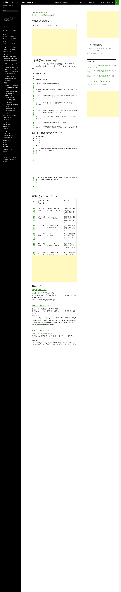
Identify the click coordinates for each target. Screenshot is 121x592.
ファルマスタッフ (9, 71)
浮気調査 (5, 140)
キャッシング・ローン (9, 43)
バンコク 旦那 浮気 (93, 84)
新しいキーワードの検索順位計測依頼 (98, 66)
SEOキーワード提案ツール (107, 2)
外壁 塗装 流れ (33, 126)
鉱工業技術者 (9, 110)
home (33, 12)
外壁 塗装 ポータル (34, 254)
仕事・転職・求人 (7, 56)
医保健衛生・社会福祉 (10, 85)
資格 (5, 83)
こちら (10, 19)
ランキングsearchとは (55, 2)
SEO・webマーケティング (9, 30)
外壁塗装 (5, 124)
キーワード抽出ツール (80, 2)
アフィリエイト (7, 36)
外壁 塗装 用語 (34, 210)
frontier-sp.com (42, 12)
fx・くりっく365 (8, 131)
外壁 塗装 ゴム (33, 115)
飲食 (4, 151)
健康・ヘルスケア (7, 115)
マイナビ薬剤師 (9, 74)
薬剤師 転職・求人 (8, 61)
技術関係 (7, 95)
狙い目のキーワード (68, 2)
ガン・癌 (6, 54)
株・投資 (5, 126)
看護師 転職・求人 (8, 58)
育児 (4, 142)
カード (4, 41)
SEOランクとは (51, 25)
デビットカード (8, 49)
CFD (5, 128)
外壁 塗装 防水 (34, 227)
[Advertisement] (54, 42)
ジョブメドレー (9, 69)
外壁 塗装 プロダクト (34, 237)
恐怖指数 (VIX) (7, 135)
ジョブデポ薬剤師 (9, 67)
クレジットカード (8, 47)
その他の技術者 (10, 97)
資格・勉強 (6, 147)
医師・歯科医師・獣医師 (12, 87)
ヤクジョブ (7, 76)
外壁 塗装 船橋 (33, 88)
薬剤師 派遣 (8, 80)
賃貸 (4, 144)
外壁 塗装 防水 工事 (33, 101)
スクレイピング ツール (93, 2)
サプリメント (6, 51)
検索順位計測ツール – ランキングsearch (18, 2)
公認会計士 (6, 149)
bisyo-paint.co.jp (39, 289)
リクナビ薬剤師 (9, 78)
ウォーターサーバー (8, 38)
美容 (5, 119)
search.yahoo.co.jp (47, 15)
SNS (4, 34)
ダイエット (7, 122)
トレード (6, 133)
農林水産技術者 (10, 108)
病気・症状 (6, 117)
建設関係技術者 (10, 102)
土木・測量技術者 (10, 100)
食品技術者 (8, 113)
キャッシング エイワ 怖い (94, 81)
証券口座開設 (7, 138)
